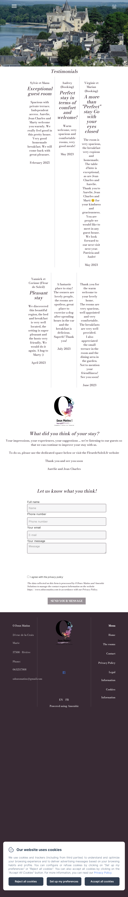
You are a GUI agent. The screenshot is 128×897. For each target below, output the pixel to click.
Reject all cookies (26, 881)
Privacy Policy (106, 663)
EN (61, 700)
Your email (34, 527)
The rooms (109, 644)
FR (67, 700)
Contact (110, 653)
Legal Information (108, 676)
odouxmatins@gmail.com (27, 679)
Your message (36, 541)
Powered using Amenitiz (64, 706)
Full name (33, 502)
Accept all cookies (102, 881)
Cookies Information (108, 693)
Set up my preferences (64, 881)
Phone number (36, 514)
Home (111, 635)
